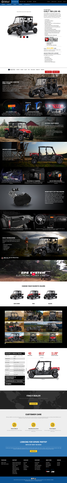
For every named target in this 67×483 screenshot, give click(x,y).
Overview (17, 69)
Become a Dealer (54, 1)
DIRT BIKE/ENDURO (26, 466)
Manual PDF (38, 69)
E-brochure (3, 4)
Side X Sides (25, 462)
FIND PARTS (33, 451)
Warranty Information (38, 465)
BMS (5, 1)
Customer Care (9, 4)
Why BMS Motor (37, 462)
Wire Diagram (14, 470)
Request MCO (14, 466)
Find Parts (42, 69)
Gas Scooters (29, 1)
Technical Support (15, 465)
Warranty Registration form (16, 462)
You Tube (58, 465)
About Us (48, 1)
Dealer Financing (48, 465)
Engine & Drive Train (13, 353)
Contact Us (47, 466)
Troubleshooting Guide (15, 469)
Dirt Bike (34, 1)
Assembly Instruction (15, 468)
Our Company (48, 462)
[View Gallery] (14, 343)
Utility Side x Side (15, 1)
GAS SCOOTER (25, 465)
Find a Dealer (60, 1)
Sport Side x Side (23, 1)
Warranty (15, 4)
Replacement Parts (27, 4)
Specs (29, 69)
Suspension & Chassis (14, 381)
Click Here (33, 403)
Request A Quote (3, 462)
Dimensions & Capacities (10, 377)
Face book (58, 462)
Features (21, 69)
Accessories (20, 4)
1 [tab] (33, 305)
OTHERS (8, 384)
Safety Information (37, 466)
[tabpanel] (16, 296)
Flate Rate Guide (14, 473)
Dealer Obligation (37, 468)
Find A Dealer (33, 69)
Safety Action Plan (37, 469)
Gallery (25, 69)
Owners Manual (14, 472)
